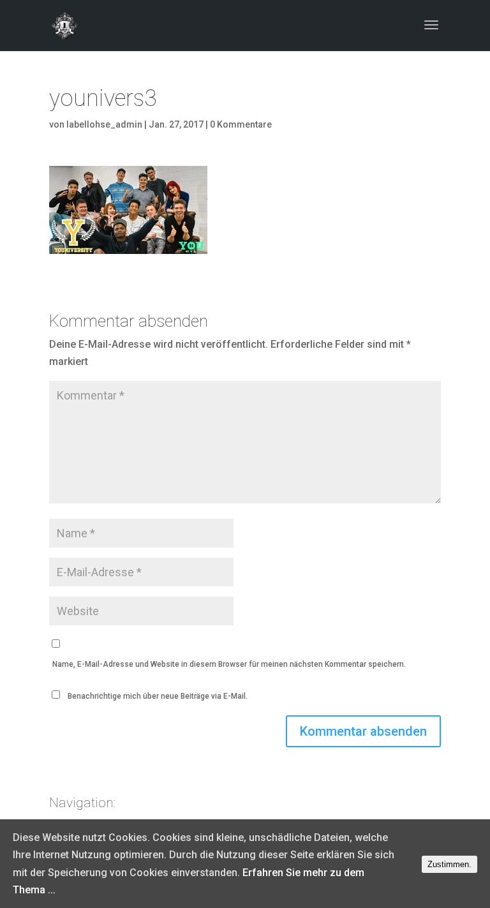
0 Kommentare (241, 124)
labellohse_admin (104, 124)
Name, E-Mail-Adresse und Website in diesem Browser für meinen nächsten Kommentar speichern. (229, 664)
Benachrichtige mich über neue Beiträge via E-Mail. (158, 696)
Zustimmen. (449, 864)
